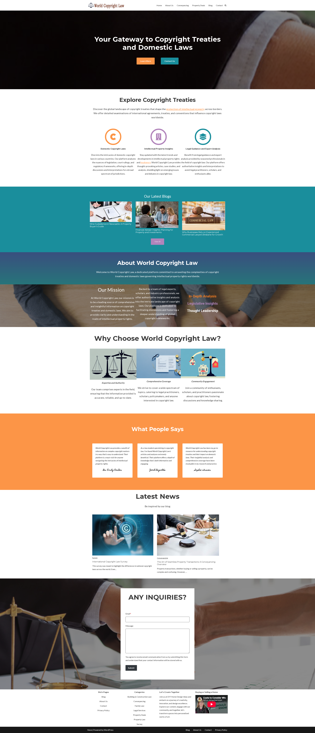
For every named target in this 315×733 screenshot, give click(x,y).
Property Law (139, 719)
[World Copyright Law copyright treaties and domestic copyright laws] (105, 5)
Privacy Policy (103, 710)
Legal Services (139, 710)
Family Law (139, 706)
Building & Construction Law (139, 697)
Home (159, 5)
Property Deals (198, 5)
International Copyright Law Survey (109, 562)
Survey (95, 558)
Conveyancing (183, 5)
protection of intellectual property (185, 108)
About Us (169, 5)
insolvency (146, 162)
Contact (219, 5)
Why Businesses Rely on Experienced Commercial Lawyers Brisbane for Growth (202, 233)
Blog (210, 5)
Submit (131, 668)
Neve (89, 730)
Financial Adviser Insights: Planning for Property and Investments (154, 231)
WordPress (108, 730)
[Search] (225, 5)
